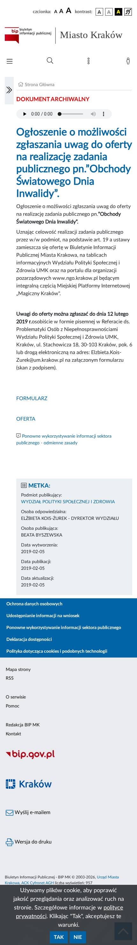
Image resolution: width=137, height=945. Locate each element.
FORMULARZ (31, 398)
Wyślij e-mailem (31, 812)
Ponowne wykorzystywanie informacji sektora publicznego (63, 628)
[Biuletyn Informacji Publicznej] (68, 758)
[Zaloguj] (129, 62)
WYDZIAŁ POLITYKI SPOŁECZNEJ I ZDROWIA (68, 502)
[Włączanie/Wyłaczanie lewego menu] (9, 90)
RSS (10, 678)
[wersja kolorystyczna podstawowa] (99, 12)
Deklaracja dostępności (29, 639)
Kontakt (13, 734)
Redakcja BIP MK (23, 725)
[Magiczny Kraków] (68, 788)
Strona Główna (39, 85)
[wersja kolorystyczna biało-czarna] (109, 12)
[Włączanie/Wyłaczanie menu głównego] (9, 62)
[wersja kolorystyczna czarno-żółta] (118, 12)
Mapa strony (18, 669)
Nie (78, 937)
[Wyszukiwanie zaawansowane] (50, 61)
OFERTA (25, 419)
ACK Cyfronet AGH (37, 883)
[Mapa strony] (89, 62)
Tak (59, 937)
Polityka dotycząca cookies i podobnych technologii (56, 651)
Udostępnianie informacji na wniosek (42, 616)
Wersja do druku (32, 841)
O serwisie (16, 697)
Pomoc (12, 706)
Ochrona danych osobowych (34, 604)
